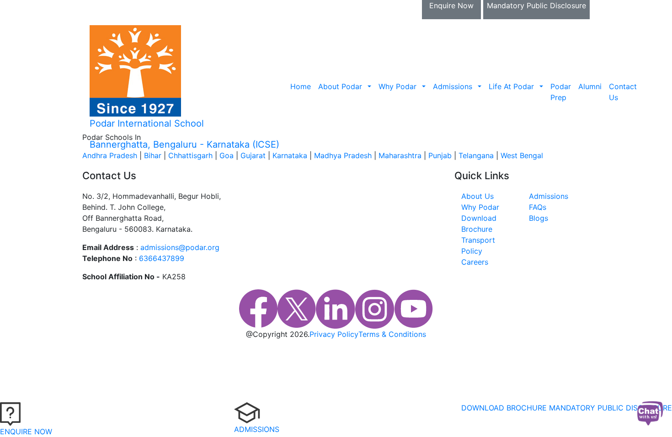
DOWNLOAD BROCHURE (504, 407)
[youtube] (414, 309)
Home (300, 86)
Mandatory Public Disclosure (536, 5)
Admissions (452, 86)
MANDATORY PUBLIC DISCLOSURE (610, 407)
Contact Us (623, 92)
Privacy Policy (333, 334)
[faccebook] (258, 309)
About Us (477, 196)
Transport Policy (478, 245)
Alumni (590, 86)
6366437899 (161, 258)
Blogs (538, 218)
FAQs (537, 207)
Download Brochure (137, 5)
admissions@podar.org (179, 247)
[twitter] (296, 309)
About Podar (340, 86)
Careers (474, 261)
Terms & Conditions (392, 334)
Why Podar (397, 86)
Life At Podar (511, 86)
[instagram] (375, 309)
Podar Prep (560, 92)
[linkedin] (335, 309)
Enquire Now (451, 5)
